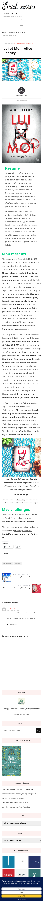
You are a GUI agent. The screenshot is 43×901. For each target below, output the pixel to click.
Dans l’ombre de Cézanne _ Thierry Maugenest (19, 794)
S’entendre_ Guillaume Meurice (13, 798)
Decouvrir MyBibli (21, 714)
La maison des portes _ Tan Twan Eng (16, 807)
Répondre (13, 624)
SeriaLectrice (11, 13)
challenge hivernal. (23, 530)
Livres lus (30, 43)
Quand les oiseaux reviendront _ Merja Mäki (18, 789)
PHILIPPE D (11, 608)
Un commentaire (21, 100)
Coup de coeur (19, 43)
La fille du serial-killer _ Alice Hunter (15, 803)
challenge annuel (24, 518)
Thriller (18, 563)
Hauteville (20, 500)
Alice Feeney (8, 563)
